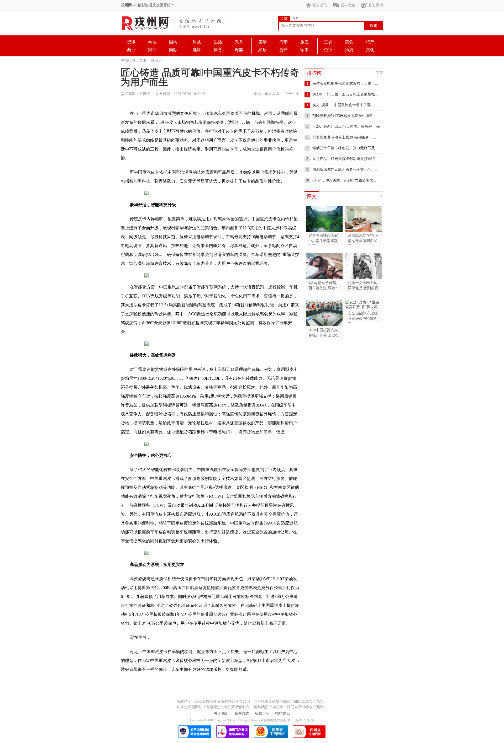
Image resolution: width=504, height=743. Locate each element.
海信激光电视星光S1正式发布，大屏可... (345, 83)
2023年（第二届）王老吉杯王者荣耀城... (345, 94)
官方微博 (376, 5)
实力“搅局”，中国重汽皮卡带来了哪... (343, 105)
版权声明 (262, 713)
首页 (142, 61)
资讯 (154, 61)
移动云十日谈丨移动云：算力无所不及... (345, 148)
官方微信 (348, 5)
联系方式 (241, 713)
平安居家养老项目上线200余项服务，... (344, 137)
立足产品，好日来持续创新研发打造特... (345, 159)
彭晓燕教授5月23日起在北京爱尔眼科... (344, 116)
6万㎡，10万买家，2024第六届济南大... (344, 180)
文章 (284, 18)
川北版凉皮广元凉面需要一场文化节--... (344, 170)
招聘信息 (282, 713)
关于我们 (221, 713)
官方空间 (320, 5)
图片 (295, 18)
